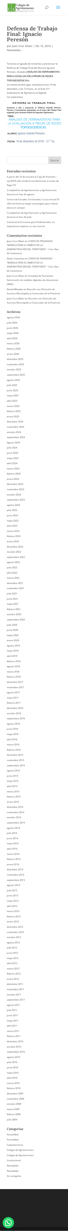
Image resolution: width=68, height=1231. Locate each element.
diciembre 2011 (15, 984)
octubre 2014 (14, 817)
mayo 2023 (13, 520)
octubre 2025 (14, 369)
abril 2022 (12, 572)
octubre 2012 (14, 937)
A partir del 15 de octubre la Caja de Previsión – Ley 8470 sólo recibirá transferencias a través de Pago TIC (33, 180)
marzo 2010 (13, 1083)
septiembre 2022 (16, 557)
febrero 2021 (14, 609)
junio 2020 (12, 630)
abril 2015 (12, 786)
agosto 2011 (13, 1005)
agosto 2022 (13, 562)
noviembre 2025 (15, 364)
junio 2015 (12, 775)
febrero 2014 (14, 859)
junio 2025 (12, 390)
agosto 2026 (13, 317)
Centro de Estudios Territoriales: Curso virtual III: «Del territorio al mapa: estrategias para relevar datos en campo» (33, 203)
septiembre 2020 (16, 619)
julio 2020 (12, 624)
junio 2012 (12, 952)
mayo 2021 (13, 603)
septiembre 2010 (16, 1051)
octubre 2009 (14, 1103)
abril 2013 (12, 906)
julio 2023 (12, 510)
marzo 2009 (13, 1109)
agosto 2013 (13, 885)
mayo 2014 (13, 843)
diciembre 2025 (15, 359)
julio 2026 (12, 322)
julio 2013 (12, 890)
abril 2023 (12, 525)
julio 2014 (12, 833)
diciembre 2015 (15, 754)
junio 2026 (12, 328)
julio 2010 (12, 1062)
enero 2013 (13, 921)
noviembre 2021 (15, 588)
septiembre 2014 (16, 822)
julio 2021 (12, 593)
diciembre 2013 (15, 869)
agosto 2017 (13, 692)
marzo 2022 (13, 577)
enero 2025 (13, 416)
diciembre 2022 (15, 546)
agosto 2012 (13, 942)
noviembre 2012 (15, 932)
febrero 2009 (14, 1114)
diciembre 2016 (15, 708)
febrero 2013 (14, 916)
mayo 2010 (13, 1072)
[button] (8, 1222)
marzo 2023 (13, 531)
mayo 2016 (13, 734)
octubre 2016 (14, 713)
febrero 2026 (14, 348)
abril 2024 (12, 463)
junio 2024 (12, 452)
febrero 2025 (14, 411)
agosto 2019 (13, 645)
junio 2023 (12, 515)
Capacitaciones (15, 1144)
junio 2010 (12, 1067)
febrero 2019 (14, 661)
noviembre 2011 (15, 989)
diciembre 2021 (15, 583)
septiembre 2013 (16, 880)
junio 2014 (12, 838)
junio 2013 (12, 895)
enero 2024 (13, 479)
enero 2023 (13, 541)
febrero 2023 (14, 536)
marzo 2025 (13, 406)
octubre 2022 (14, 551)
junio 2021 (12, 598)
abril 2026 (12, 338)
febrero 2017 (14, 702)
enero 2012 (13, 979)
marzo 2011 (13, 1031)
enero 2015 (13, 801)
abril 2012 (12, 963)
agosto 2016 (13, 723)
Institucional (14, 1160)
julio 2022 (12, 567)
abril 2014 (12, 848)
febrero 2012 (14, 973)
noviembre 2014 (15, 812)
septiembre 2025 (16, 374)
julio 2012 (12, 947)
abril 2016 (12, 739)
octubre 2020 (14, 614)
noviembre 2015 (15, 760)
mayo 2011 (13, 1020)
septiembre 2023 (16, 499)
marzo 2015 (13, 791)
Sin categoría (14, 1176)
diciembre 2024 (15, 421)
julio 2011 (12, 1010)
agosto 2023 (13, 505)
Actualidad (12, 1134)
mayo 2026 (13, 333)
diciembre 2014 (15, 807)
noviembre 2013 (15, 874)
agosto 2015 (13, 770)
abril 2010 (12, 1077)
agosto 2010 (13, 1057)
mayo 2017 (13, 697)
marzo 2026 (13, 343)
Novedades (14, 50)
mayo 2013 (13, 900)
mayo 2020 (13, 635)
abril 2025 (12, 400)
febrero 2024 (14, 473)
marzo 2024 (13, 468)
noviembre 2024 (15, 426)
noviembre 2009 (15, 1098)
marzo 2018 (13, 671)
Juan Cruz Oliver (22, 46)
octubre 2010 (14, 1046)
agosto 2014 (13, 828)
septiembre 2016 (16, 718)
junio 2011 (12, 1015)
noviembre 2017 (15, 687)
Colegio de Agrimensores (20, 1150)
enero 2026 (13, 354)
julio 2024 (12, 447)
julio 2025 (12, 385)
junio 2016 (12, 728)
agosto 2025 (13, 380)
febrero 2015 (14, 796)
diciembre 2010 (15, 1041)
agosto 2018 (13, 666)
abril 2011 (12, 1025)
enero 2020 (13, 640)
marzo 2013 (13, 911)
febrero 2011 (14, 1036)
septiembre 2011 (16, 999)
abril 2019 (12, 656)
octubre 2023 (14, 494)
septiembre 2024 (16, 437)
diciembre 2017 (15, 682)
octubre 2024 (14, 432)
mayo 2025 (13, 395)
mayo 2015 (13, 781)
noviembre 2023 (15, 489)
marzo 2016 (13, 744)
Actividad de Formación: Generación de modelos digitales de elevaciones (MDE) (32, 280)
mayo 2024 (13, 458)
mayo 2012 (13, 958)
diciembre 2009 (15, 1093)
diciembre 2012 (15, 926)
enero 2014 (13, 864)
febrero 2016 (14, 749)
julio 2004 (12, 1119)
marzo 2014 (13, 854)
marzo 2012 (13, 968)
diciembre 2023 (15, 484)
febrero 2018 (14, 676)
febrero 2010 (14, 1088)
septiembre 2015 (16, 765)
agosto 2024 (13, 442)
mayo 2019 (13, 650)
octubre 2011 (14, 994)
